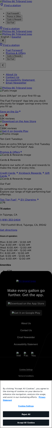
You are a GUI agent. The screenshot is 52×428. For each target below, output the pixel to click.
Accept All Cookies (26, 422)
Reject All (26, 414)
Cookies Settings (26, 406)
